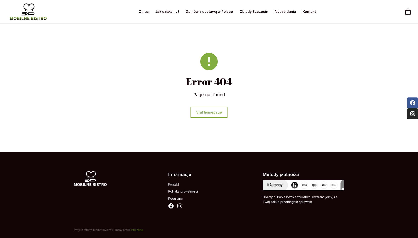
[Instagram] (179, 206)
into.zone (137, 229)
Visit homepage (209, 112)
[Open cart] (408, 11)
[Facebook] (171, 206)
